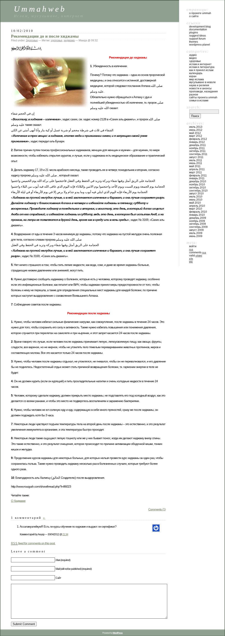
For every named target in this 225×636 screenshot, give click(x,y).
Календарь (195, 73)
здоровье (56, 40)
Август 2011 (196, 157)
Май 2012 (195, 133)
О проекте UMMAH (200, 13)
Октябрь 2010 (197, 187)
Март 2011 (195, 172)
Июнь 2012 (195, 130)
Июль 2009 (195, 233)
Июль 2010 (195, 196)
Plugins (193, 32)
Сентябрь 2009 (198, 226)
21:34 (65, 534)
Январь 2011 (197, 178)
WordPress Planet (199, 44)
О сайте (194, 16)
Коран (192, 76)
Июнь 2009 (195, 236)
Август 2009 (196, 230)
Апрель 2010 (197, 205)
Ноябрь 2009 (197, 221)
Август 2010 (196, 193)
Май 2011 (195, 166)
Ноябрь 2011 (197, 148)
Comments (197, 252)
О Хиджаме (18, 501)
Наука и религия (199, 85)
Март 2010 (195, 208)
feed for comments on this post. (33, 543)
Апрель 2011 (197, 169)
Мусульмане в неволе (202, 82)
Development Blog (200, 26)
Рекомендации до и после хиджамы (45, 36)
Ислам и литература (201, 67)
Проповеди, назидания (203, 91)
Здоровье (32, 40)
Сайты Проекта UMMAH (203, 97)
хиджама (69, 40)
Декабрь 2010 (197, 181)
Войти (192, 246)
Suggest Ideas (197, 35)
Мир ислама (196, 79)
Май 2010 (195, 202)
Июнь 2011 (195, 163)
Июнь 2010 (195, 199)
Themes (193, 41)
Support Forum (197, 38)
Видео (193, 58)
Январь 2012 (197, 142)
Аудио (193, 55)
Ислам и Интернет (200, 64)
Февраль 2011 (198, 175)
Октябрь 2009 (197, 223)
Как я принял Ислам (201, 70)
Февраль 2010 (198, 211)
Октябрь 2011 (197, 151)
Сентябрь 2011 (198, 154)
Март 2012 (195, 135)
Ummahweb (40, 8)
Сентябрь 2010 (198, 190)
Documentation (198, 29)
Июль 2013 (195, 126)
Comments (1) (157, 509)
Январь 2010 (197, 214)
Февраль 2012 (198, 139)
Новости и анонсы (200, 88)
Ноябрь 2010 (197, 184)
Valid (195, 255)
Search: (194, 107)
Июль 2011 (195, 160)
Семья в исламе (199, 100)
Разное (193, 94)
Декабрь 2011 (197, 145)
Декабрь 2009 (197, 217)
